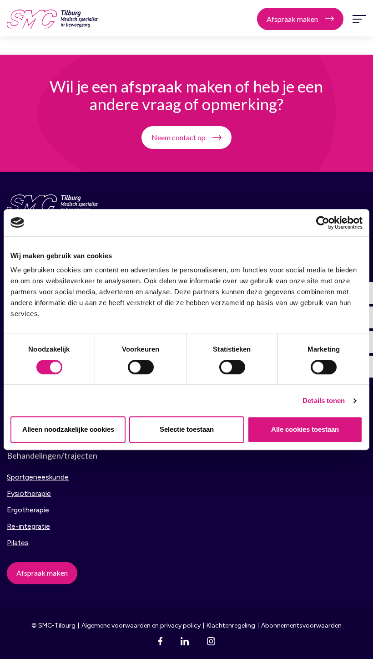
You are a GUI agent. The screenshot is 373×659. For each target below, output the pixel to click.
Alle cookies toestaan (305, 429)
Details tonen (323, 400)
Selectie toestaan (187, 429)
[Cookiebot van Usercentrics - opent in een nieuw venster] (323, 223)
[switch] (141, 367)
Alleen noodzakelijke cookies (68, 429)
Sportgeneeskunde (38, 477)
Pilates (18, 542)
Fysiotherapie (29, 493)
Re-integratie (28, 526)
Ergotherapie (28, 510)
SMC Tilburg (52, 19)
